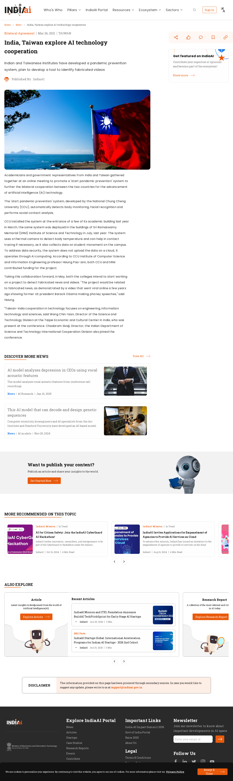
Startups (71, 737)
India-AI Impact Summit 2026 (144, 727)
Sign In (209, 10)
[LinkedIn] (185, 762)
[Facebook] (175, 762)
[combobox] (223, 10)
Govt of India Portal (137, 732)
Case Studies (74, 743)
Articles (71, 732)
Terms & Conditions (138, 757)
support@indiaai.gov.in (126, 687)
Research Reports (77, 748)
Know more (180, 75)
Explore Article (33, 617)
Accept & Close (209, 771)
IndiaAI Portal (97, 10)
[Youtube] (212, 762)
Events (70, 753)
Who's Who (53, 10)
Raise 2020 (132, 737)
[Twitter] (194, 762)
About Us (131, 743)
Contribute (73, 758)
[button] (220, 739)
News (69, 727)
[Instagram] (203, 762)
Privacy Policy (175, 771)
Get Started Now (41, 481)
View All (138, 356)
